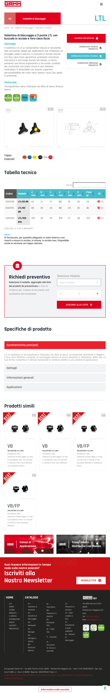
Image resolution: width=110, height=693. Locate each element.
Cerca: (69, 185)
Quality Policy (73, 675)
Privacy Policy (9, 675)
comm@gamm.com (94, 619)
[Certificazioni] (94, 631)
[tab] (55, 345)
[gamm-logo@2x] (12, 2)
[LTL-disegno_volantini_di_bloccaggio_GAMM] (81, 109)
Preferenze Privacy (36, 675)
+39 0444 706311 (92, 616)
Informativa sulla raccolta (55, 689)
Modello (75, 276)
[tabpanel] (55, 357)
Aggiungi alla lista (77, 304)
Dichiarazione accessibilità (55, 675)
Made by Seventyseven (13, 678)
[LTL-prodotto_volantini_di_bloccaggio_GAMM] (28, 109)
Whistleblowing (86, 675)
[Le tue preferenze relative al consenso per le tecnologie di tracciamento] (105, 688)
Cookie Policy (22, 675)
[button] (14, 193)
